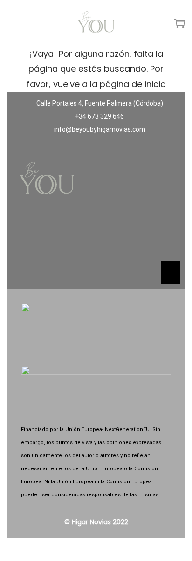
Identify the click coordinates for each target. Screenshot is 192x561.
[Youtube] (123, 235)
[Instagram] (96, 235)
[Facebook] (68, 235)
